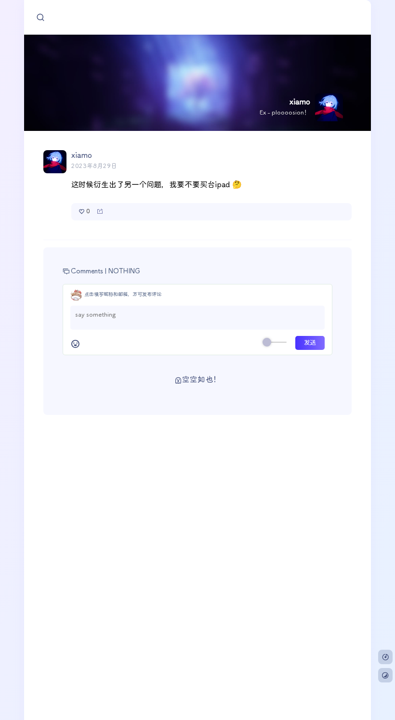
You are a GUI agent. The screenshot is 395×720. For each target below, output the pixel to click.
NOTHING (124, 271)
